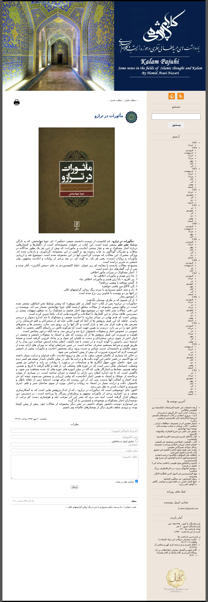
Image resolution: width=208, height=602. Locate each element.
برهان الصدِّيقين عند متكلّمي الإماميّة (180, 479)
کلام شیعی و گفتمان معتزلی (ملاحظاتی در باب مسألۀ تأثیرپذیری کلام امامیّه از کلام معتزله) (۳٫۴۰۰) (176, 552)
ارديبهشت (188, 152)
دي (191, 200)
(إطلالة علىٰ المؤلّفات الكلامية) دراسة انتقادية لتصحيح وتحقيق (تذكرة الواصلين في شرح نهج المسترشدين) (176, 458)
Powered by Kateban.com (176, 589)
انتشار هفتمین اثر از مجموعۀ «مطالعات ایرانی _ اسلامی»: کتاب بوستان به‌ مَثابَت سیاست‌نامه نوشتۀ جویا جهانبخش (175, 426)
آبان (191, 163)
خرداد (190, 145)
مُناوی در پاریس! (189, 465)
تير (192, 207)
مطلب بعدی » (115, 100)
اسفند (190, 187)
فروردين (189, 150)
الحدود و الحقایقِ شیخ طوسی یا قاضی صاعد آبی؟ (174, 463)
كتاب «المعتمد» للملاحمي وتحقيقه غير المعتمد (176, 442)
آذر (192, 166)
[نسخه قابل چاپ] (17, 104)
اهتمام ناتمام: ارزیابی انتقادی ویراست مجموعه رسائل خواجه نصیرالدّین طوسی (175, 445)
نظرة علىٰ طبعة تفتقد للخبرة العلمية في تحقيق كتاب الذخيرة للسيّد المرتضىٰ (175, 451)
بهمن (191, 184)
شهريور (189, 194)
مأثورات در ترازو (109, 115)
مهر (191, 160)
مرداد (190, 158)
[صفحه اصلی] (171, 98)
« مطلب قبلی (131, 100)
